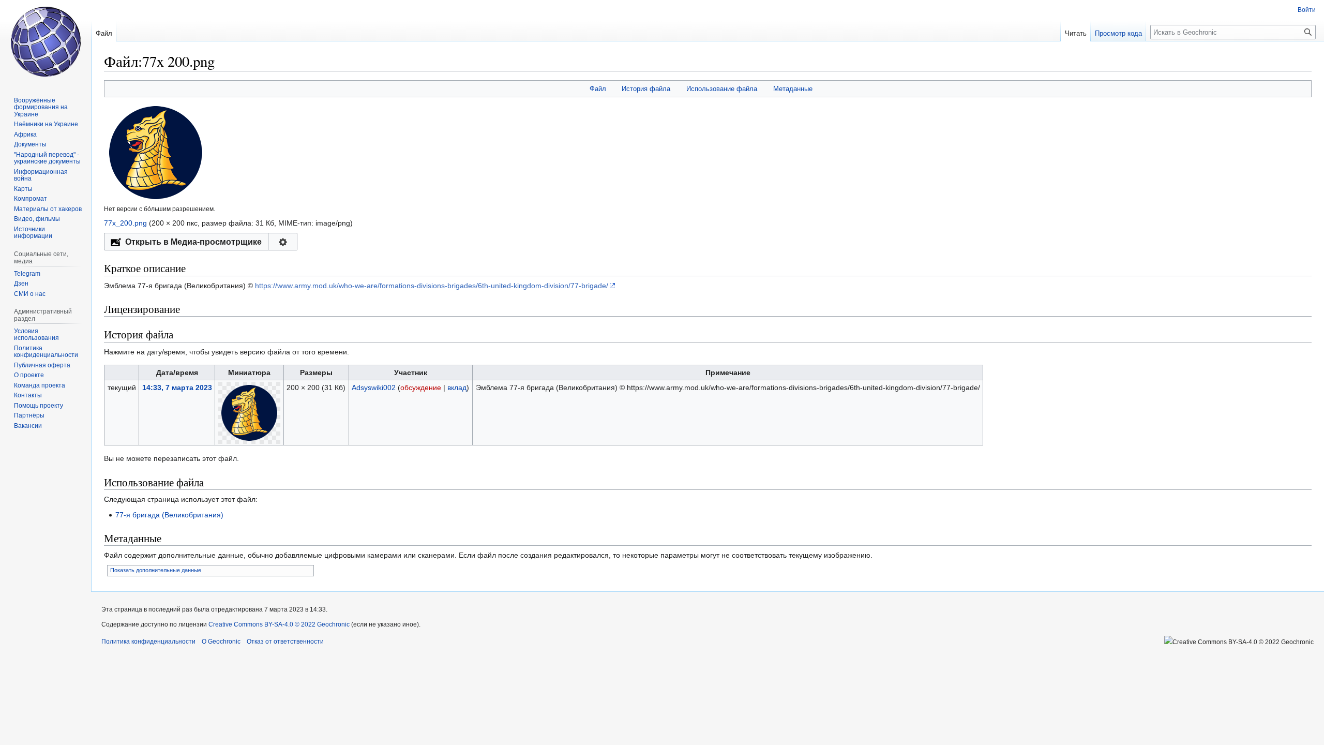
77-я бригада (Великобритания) (169, 515)
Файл (598, 89)
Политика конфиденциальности (148, 641)
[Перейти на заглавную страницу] (45, 41)
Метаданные (793, 89)
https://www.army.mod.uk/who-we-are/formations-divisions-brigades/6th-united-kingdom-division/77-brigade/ (431, 285)
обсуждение (420, 387)
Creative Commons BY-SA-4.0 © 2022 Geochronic (279, 624)
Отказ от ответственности (285, 641)
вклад (457, 387)
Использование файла (721, 89)
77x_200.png (125, 223)
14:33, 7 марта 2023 (177, 387)
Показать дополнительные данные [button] (155, 570)
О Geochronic (221, 641)
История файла (646, 89)
